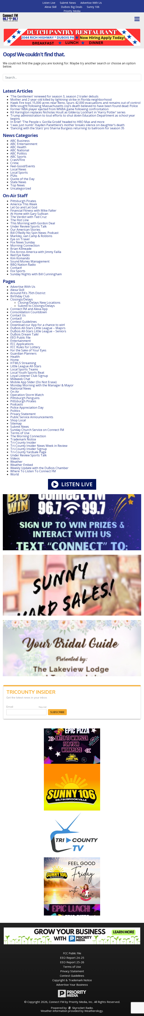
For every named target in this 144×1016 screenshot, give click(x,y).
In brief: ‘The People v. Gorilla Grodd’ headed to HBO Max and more (57, 122)
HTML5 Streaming (23, 363)
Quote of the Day (22, 179)
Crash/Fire (17, 160)
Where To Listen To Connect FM (33, 471)
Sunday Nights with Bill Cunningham (36, 274)
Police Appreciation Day (27, 407)
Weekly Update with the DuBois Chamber (39, 468)
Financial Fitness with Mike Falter (33, 210)
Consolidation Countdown (28, 312)
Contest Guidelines (23, 322)
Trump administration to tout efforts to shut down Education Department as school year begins (72, 117)
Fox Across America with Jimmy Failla (35, 252)
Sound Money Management (30, 261)
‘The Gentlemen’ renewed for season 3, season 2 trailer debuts (54, 96)
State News (18, 182)
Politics (15, 411)
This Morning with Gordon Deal (32, 223)
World (14, 474)
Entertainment (20, 341)
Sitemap (16, 423)
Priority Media (72, 11)
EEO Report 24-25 (72, 957)
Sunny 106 (93, 7)
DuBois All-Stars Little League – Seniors (38, 331)
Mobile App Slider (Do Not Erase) (33, 382)
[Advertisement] (72, 37)
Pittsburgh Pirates (23, 201)
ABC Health (18, 147)
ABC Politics (18, 153)
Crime (14, 163)
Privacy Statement (23, 414)
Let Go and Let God (23, 207)
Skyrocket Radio (82, 1008)
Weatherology (93, 1011)
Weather (16, 462)
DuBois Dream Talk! (24, 334)
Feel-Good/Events (22, 166)
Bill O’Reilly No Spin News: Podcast (34, 233)
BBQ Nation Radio (23, 265)
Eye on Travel (19, 239)
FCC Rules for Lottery (25, 347)
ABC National (19, 150)
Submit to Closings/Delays (36, 306)
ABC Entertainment (23, 144)
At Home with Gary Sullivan (29, 214)
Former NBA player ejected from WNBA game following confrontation (59, 109)
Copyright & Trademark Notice (72, 980)
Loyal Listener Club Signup (29, 376)
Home (14, 360)
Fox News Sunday (22, 242)
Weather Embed (21, 465)
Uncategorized (20, 188)
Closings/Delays (21, 299)
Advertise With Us (91, 2)
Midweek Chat (20, 379)
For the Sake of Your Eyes (28, 350)
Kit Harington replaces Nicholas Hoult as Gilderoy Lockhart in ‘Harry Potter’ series (67, 112)
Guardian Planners (23, 353)
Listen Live (48, 2)
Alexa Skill (50, 7)
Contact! (16, 268)
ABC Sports (18, 157)
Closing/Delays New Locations (39, 302)
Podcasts (16, 404)
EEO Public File (20, 337)
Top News (17, 185)
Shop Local (18, 420)
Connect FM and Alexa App (29, 309)
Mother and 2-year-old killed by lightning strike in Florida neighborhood (61, 99)
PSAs (13, 176)
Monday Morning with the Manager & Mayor (42, 385)
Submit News (68, 2)
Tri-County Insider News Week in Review (38, 446)
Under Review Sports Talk (28, 226)
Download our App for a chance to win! (37, 325)
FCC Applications (22, 344)
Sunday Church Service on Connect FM (37, 430)
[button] (137, 19)
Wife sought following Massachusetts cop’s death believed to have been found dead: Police (74, 106)
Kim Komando (20, 258)
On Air (14, 392)
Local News (18, 169)
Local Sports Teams (24, 369)
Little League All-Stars (25, 366)
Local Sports (19, 172)
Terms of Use (19, 433)
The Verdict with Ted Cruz (28, 217)
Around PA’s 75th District (27, 293)
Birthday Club (19, 296)
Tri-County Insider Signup (28, 449)
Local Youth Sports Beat (27, 372)
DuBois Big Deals (71, 7)
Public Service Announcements (31, 417)
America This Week (23, 204)
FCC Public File (72, 953)
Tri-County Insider (23, 442)
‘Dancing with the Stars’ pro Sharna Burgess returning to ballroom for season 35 (67, 128)
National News (20, 388)
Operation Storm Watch (27, 395)
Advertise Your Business (72, 984)
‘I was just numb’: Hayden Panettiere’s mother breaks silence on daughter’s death (67, 125)
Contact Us (18, 315)
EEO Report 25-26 (72, 962)
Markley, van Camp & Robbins (31, 236)
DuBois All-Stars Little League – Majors (37, 328)
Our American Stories (25, 230)
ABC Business (20, 141)
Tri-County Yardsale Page (28, 452)
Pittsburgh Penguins (25, 398)
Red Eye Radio (20, 255)
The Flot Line (19, 220)
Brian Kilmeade (21, 249)
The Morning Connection (28, 436)
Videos (15, 458)
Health (15, 357)
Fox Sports (17, 271)
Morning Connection (25, 245)
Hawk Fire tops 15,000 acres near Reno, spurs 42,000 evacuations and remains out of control (75, 103)
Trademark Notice (23, 439)
